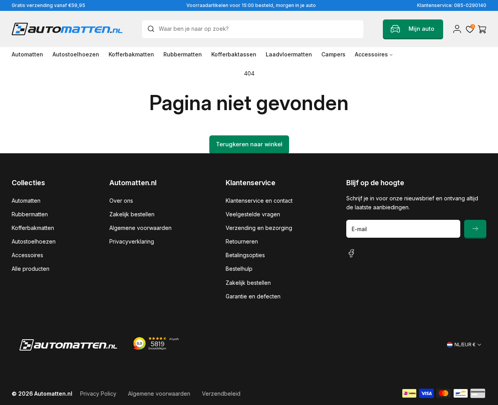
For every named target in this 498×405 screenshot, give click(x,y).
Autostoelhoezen (34, 241)
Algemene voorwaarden (140, 227)
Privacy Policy (98, 393)
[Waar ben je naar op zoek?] (153, 28)
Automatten (26, 200)
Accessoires (27, 255)
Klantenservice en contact (259, 200)
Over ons (121, 200)
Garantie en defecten (253, 296)
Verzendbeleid (221, 393)
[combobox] (252, 29)
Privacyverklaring (131, 241)
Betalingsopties (245, 255)
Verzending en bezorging (259, 227)
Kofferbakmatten (33, 227)
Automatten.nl (53, 393)
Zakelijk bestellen (131, 214)
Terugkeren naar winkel (249, 144)
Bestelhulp (239, 268)
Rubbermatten (30, 214)
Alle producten (30, 268)
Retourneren (242, 241)
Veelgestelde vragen (253, 214)
